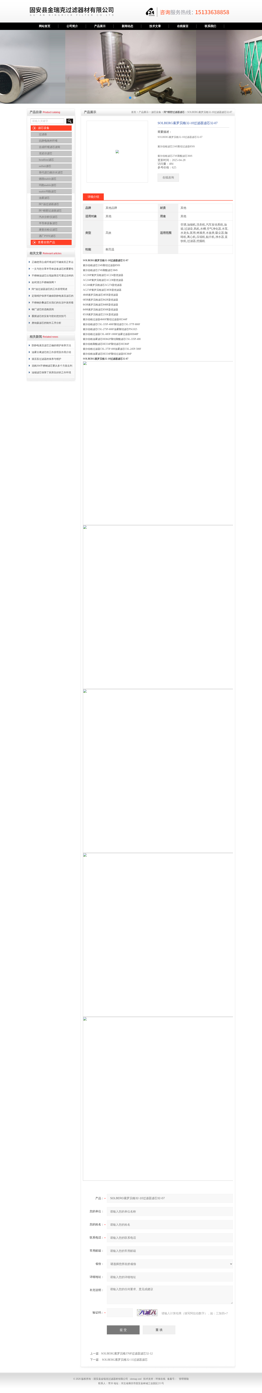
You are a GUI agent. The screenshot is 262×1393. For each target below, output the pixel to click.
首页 (133, 112)
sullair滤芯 (45, 166)
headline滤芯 (46, 159)
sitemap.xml (135, 1378)
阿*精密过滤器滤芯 (50, 210)
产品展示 (100, 26)
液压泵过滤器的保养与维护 (46, 359)
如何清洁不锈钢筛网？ (44, 282)
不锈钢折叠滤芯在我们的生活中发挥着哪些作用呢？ (52, 303)
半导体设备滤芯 (48, 223)
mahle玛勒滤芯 (47, 191)
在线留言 (183, 26)
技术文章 (155, 26)
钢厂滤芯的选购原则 (43, 309)
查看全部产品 (46, 242)
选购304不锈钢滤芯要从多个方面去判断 (52, 366)
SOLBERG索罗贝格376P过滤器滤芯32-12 (127, 1353)
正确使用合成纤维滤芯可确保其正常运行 (52, 263)
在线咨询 (168, 177)
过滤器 (43, 134)
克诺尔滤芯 (45, 153)
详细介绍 (93, 196)
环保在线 (160, 1378)
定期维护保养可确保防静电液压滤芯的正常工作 (52, 296)
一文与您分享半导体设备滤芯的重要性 (52, 268)
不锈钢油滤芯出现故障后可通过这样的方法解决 (52, 276)
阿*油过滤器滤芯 (49, 204)
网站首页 (44, 26)
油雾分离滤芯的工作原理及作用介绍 (51, 352)
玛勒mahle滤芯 (47, 185)
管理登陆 (184, 1378)
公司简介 (72, 26)
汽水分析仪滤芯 (48, 216)
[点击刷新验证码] (147, 1312)
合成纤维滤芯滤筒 (49, 147)
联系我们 (210, 26)
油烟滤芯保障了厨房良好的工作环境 (51, 372)
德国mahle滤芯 (47, 178)
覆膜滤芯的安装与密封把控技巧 (49, 316)
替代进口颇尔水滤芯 (51, 172)
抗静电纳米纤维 (48, 140)
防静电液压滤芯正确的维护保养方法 (51, 345)
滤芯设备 (43, 127)
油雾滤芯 (44, 197)
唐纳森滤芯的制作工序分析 (46, 322)
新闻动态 (127, 26)
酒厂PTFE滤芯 (47, 235)
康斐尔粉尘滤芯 (48, 229)
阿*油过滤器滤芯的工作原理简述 (49, 289)
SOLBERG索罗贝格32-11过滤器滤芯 (125, 1359)
